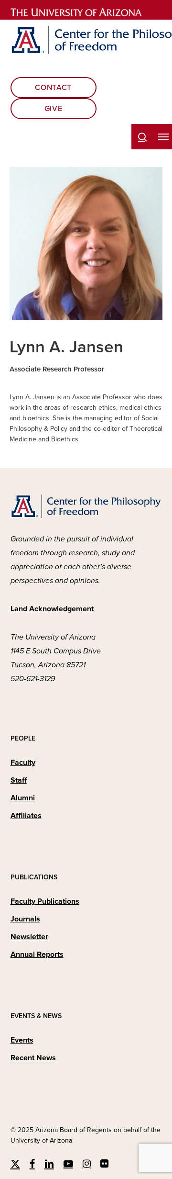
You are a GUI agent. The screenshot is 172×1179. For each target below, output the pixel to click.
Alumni (23, 798)
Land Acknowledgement (52, 609)
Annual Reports (37, 954)
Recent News (33, 1058)
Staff (19, 780)
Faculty (23, 762)
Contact (53, 87)
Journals (25, 919)
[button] (163, 137)
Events (22, 1040)
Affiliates (26, 815)
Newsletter (29, 937)
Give (53, 108)
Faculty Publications (45, 901)
